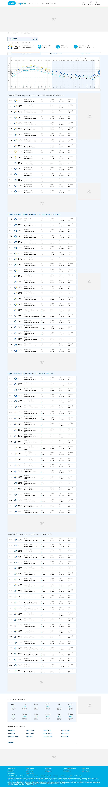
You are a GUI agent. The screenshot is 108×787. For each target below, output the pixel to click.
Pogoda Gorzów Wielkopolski (69, 768)
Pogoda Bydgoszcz (30, 768)
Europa (37, 3)
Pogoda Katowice (85, 768)
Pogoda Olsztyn (85, 770)
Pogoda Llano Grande (65, 730)
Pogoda (21, 3)
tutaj (35, 784)
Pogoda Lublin (48, 770)
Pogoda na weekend (85, 54)
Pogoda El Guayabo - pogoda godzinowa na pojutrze (26, 373)
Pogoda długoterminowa (55, 54)
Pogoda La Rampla (65, 733)
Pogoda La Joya (29, 736)
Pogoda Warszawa (86, 771)
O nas (28, 775)
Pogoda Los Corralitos (48, 736)
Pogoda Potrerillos (30, 733)
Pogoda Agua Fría (11, 733)
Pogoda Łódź (66, 770)
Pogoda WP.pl (10, 33)
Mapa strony (63, 775)
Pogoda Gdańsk (48, 768)
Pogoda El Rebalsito (30, 730)
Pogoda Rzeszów (48, 771)
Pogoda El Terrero (47, 730)
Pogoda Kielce (10, 770)
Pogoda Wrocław (11, 773)
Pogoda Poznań (29, 771)
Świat (42, 3)
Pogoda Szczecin (67, 771)
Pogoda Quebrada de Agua (12, 736)
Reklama (22, 775)
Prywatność (35, 775)
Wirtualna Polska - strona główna (11, 3)
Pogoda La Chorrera (65, 736)
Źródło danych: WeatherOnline (75, 775)
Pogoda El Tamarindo (48, 733)
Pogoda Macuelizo (11, 730)
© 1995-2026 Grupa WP (12, 775)
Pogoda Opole (10, 771)
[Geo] (36, 39)
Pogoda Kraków (29, 770)
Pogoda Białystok (11, 768)
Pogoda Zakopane (30, 773)
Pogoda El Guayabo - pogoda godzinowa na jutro (24, 214)
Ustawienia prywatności (46, 775)
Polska (31, 3)
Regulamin (56, 775)
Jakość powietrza (51, 3)
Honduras (18, 33)
